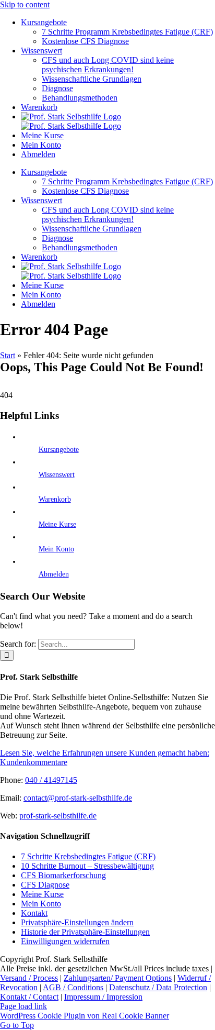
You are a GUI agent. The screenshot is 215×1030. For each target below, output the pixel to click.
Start (7, 355)
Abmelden (54, 574)
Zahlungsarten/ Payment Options (118, 977)
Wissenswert (57, 475)
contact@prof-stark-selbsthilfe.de (77, 797)
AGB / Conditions (73, 987)
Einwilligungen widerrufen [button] (65, 941)
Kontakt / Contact (29, 996)
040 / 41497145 (51, 780)
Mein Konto (56, 549)
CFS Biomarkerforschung (63, 875)
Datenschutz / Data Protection (158, 987)
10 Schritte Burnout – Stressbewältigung (87, 865)
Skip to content (25, 4)
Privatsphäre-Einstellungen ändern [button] (77, 922)
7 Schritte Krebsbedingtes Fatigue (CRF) (88, 856)
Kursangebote (59, 449)
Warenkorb (55, 499)
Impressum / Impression (103, 996)
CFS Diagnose (45, 884)
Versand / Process (29, 977)
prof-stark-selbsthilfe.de (58, 815)
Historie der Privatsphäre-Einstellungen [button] (85, 931)
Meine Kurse (57, 524)
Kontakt (34, 913)
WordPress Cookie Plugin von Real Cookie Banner (84, 1015)
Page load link (23, 1006)
